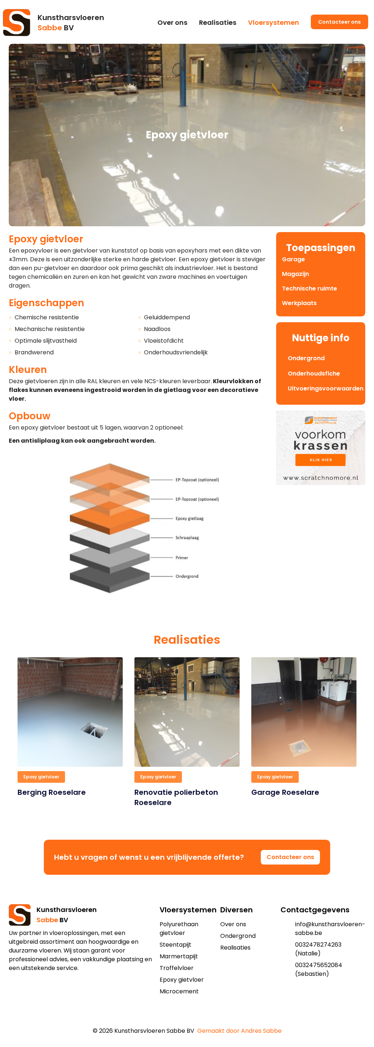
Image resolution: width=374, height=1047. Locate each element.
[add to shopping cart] (181, 1017)
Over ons (172, 22)
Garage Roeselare (285, 792)
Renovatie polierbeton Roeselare (176, 797)
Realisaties (217, 22)
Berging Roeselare (52, 792)
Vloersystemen (273, 22)
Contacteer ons (339, 22)
